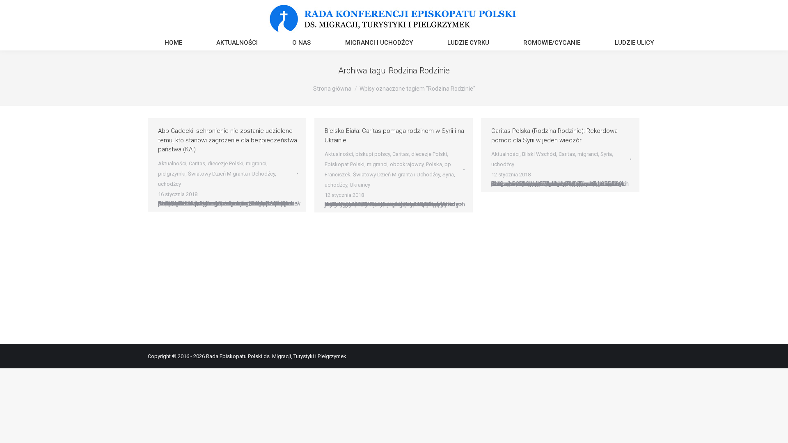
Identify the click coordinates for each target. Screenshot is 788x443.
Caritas (197, 163)
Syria (448, 174)
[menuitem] (173, 43)
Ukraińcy (360, 185)
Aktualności (172, 163)
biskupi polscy (372, 154)
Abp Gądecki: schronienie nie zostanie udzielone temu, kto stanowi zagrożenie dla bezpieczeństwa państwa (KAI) (227, 140)
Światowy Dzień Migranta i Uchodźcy (231, 174)
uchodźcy (169, 184)
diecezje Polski (225, 163)
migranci (256, 163)
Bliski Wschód (539, 154)
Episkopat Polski (344, 164)
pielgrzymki (172, 174)
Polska (434, 164)
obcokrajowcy (407, 164)
